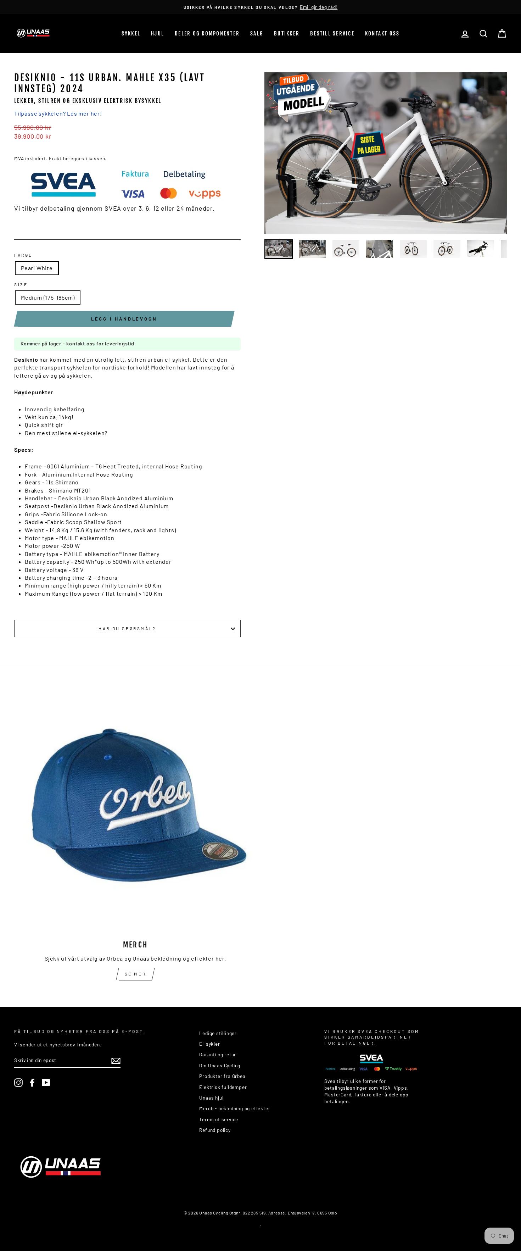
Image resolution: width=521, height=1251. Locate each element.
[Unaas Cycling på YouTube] (46, 1082)
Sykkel (131, 33)
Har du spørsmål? (127, 628)
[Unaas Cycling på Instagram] (18, 1082)
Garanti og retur (217, 1054)
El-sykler (209, 1044)
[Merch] (135, 812)
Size (21, 284)
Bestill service (332, 33)
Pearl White (37, 268)
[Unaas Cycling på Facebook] (32, 1082)
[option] (260, 7)
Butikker (286, 33)
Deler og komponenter (207, 33)
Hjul (157, 33)
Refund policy (214, 1130)
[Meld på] (116, 1060)
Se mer (135, 973)
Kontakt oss (382, 33)
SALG (256, 33)
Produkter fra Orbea (222, 1076)
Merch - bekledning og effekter (234, 1108)
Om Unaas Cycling (219, 1065)
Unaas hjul (211, 1098)
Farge (23, 254)
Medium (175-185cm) (47, 297)
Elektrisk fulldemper (223, 1087)
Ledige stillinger (218, 1033)
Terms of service (218, 1119)
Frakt (55, 158)
